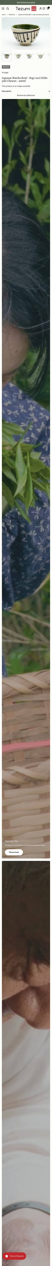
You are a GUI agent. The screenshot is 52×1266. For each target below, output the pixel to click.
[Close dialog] (50, 1256)
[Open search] (7, 8)
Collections (12, 14)
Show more (14, 852)
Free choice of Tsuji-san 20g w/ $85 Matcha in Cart (26, 2)
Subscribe (38, 1262)
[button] (47, 8)
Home (4, 14)
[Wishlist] (44, 8)
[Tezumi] (26, 8)
